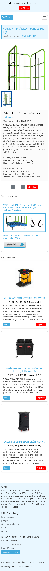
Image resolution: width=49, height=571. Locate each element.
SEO (13, 566)
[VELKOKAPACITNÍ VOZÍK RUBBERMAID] (24, 278)
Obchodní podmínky (10, 524)
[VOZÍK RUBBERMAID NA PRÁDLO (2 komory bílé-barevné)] (24, 348)
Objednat (32, 187)
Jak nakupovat (7, 517)
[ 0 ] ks (26, 8)
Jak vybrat (5, 520)
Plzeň (38, 566)
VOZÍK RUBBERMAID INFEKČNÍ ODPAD (24, 441)
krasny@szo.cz (18, 3)
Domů (5, 36)
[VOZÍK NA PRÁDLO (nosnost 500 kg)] (24, 80)
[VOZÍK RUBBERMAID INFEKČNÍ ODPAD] (24, 421)
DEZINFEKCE (15, 36)
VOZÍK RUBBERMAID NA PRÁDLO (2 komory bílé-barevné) (24, 370)
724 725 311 (34, 3)
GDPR (3, 528)
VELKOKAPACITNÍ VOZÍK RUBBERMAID (24, 298)
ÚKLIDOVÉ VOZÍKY (29, 36)
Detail (6, 324)
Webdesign (6, 566)
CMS (19, 566)
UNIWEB (28, 566)
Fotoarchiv (5, 531)
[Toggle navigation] (44, 17)
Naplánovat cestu (10, 552)
